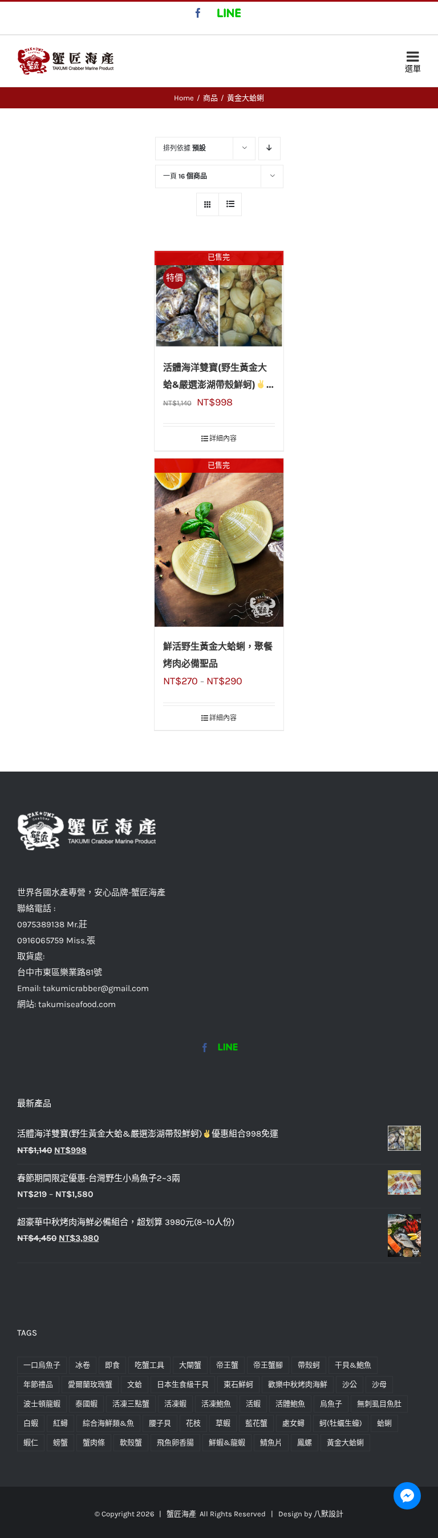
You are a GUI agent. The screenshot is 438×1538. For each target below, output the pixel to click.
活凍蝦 (175, 1403)
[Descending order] (269, 148)
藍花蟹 (256, 1423)
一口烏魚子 (41, 1365)
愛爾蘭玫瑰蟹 (90, 1384)
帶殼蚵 (309, 1365)
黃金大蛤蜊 (345, 1442)
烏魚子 (331, 1403)
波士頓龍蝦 (41, 1403)
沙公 (349, 1384)
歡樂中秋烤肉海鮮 (297, 1384)
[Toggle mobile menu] (413, 59)
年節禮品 (38, 1384)
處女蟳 (293, 1423)
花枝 (193, 1423)
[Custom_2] (227, 1047)
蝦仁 (30, 1442)
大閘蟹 (190, 1365)
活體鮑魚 (290, 1403)
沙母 (379, 1384)
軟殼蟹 (131, 1442)
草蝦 (223, 1423)
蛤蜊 (384, 1423)
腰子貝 (160, 1423)
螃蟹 (60, 1442)
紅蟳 (60, 1423)
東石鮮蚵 (238, 1384)
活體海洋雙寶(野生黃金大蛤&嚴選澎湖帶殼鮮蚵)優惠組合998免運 (219, 384)
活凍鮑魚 (216, 1403)
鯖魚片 (271, 1442)
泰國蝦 (86, 1403)
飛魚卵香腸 (175, 1442)
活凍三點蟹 (130, 1403)
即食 (112, 1365)
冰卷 (82, 1365)
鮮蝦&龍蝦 (227, 1442)
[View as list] (230, 204)
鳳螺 (304, 1442)
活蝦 (253, 1403)
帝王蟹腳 (268, 1365)
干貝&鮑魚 (353, 1365)
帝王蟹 (227, 1365)
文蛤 (134, 1384)
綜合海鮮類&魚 (108, 1423)
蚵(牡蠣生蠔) (340, 1423)
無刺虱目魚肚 (379, 1403)
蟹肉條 (94, 1442)
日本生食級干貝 (183, 1384)
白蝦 (30, 1423)
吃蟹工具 (149, 1365)
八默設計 (328, 1513)
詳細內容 (223, 439)
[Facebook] (204, 1047)
